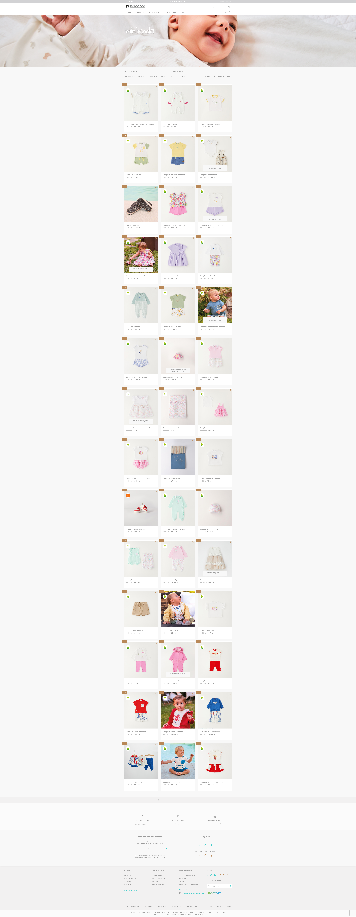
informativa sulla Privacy (200, 463)
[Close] (211, 440)
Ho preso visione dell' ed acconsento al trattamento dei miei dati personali (195, 464)
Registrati (196, 471)
